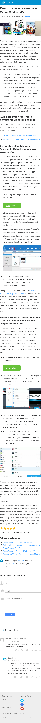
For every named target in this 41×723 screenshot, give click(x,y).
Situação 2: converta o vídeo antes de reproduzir (21, 140)
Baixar (14, 205)
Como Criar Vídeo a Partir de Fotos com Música (21, 554)
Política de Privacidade (7, 708)
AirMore (10, 3)
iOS (13, 564)
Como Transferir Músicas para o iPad (17, 542)
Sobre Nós (4, 700)
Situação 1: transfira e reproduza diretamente (20, 136)
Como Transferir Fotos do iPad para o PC (19, 551)
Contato (4, 704)
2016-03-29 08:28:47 (14, 661)
